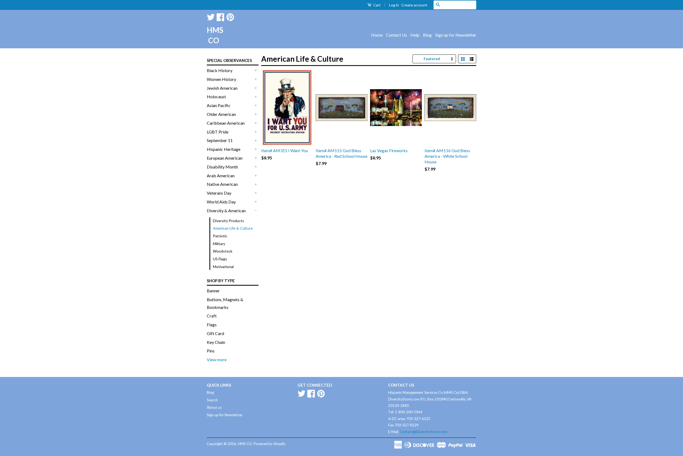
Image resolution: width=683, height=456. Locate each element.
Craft (212, 315)
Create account (414, 5)
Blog (427, 34)
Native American (222, 184)
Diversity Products (228, 220)
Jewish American (222, 88)
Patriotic (220, 236)
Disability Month (222, 166)
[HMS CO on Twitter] (211, 16)
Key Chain (216, 342)
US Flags (220, 259)
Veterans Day (219, 192)
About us (214, 407)
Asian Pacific (219, 105)
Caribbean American (226, 122)
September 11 (220, 140)
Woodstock (222, 251)
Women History (221, 79)
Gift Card (215, 333)
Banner (213, 290)
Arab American (221, 175)
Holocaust (216, 96)
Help (414, 34)
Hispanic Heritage (223, 149)
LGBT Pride (217, 131)
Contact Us (396, 34)
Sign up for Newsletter (455, 34)
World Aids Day (221, 201)
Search (212, 400)
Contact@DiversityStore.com (423, 432)
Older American (221, 114)
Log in (394, 5)
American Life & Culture (233, 228)
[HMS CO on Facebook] (220, 16)
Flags (212, 324)
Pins (211, 350)
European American (225, 157)
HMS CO (213, 35)
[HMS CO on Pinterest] (230, 16)
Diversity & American (226, 210)
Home (377, 34)
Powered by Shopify (269, 444)
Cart (376, 5)
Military (219, 243)
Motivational (223, 266)
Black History (219, 70)
